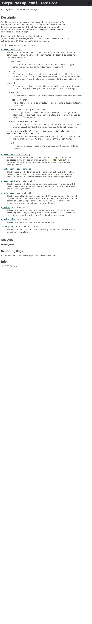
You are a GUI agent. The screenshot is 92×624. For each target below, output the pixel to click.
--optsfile (51, 174)
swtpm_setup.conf (29, 3)
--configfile (55, 160)
